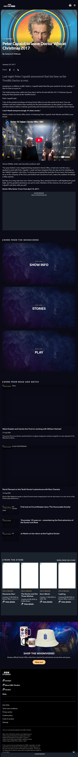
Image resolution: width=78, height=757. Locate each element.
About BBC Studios (12, 685)
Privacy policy (7, 712)
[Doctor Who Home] (9, 4)
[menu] (75, 5)
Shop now (39, 662)
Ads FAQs (5, 705)
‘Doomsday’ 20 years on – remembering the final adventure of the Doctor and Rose (47, 521)
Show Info (39, 265)
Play (39, 352)
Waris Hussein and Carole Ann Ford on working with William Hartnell (31, 429)
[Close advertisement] (74, 752)
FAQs (4, 694)
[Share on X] (14, 70)
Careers (8, 690)
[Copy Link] (18, 70)
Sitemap (5, 722)
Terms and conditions (10, 708)
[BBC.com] (6, 675)
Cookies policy (7, 715)
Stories (39, 308)
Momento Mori (8, 594)
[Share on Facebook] (10, 70)
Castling (62, 594)
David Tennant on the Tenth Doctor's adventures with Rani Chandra (31, 489)
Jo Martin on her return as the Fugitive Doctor (40, 533)
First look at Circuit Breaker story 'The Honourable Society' (46, 507)
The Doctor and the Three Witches (29, 595)
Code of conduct (8, 719)
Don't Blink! (45, 594)
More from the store (66, 560)
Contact (8, 681)
